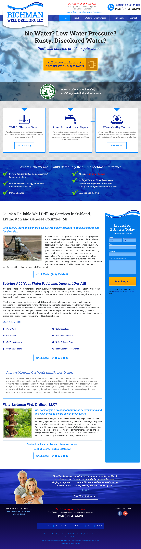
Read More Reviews (85, 496)
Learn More (23, 145)
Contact (133, 18)
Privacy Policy (117, 291)
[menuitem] (64, 18)
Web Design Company (67, 543)
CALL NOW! (52, 274)
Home (64, 18)
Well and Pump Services (95, 18)
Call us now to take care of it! (65, 64)
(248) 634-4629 (127, 9)
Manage (77, 543)
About (76, 18)
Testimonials (118, 18)
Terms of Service (129, 291)
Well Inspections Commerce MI (90, 540)
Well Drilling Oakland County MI (72, 540)
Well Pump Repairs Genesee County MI (52, 540)
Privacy (90, 526)
